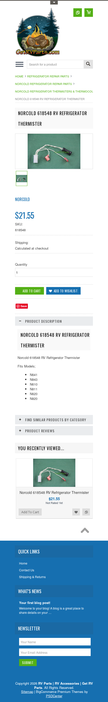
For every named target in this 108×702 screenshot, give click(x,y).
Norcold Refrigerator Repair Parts (43, 84)
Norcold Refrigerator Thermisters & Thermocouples (57, 91)
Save (24, 306)
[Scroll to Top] (86, 532)
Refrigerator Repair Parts (48, 76)
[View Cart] (88, 12)
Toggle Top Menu (54, 3)
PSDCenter (54, 695)
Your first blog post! (34, 603)
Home (19, 76)
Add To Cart (30, 512)
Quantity (21, 264)
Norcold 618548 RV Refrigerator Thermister (54, 492)
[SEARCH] (88, 64)
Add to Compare (86, 512)
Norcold (22, 199)
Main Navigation (19, 64)
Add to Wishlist (76, 512)
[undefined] (54, 167)
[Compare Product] (77, 12)
